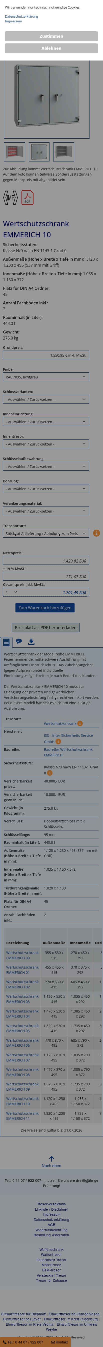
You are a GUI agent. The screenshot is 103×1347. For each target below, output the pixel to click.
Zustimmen (51, 36)
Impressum (13, 21)
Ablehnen (52, 48)
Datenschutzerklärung (21, 16)
